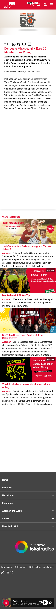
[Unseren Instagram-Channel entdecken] (11, 572)
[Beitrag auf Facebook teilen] (18, 44)
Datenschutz (21, 567)
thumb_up (50, 602)
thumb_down (40, 602)
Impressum (6, 567)
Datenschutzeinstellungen (41, 567)
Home (5, 480)
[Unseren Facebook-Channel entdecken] (7, 572)
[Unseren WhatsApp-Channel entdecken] (2, 572)
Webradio (7, 487)
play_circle (45, 602)
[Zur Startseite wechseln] (8, 5)
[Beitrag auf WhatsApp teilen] (13, 44)
